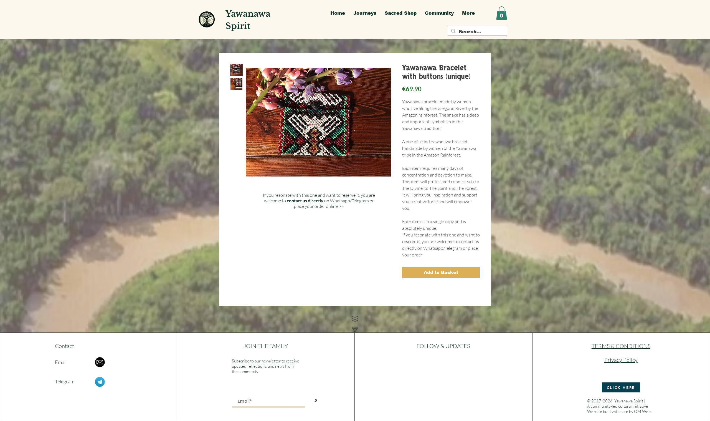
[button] (501, 13)
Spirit (237, 26)
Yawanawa (247, 14)
